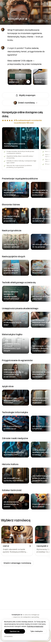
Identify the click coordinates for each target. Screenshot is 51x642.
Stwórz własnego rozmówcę (17, 563)
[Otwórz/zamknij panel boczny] (3, 3)
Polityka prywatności (35, 626)
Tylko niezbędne (36, 631)
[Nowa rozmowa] (36, 3)
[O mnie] (40, 21)
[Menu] (47, 3)
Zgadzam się (14, 631)
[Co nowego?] (42, 3)
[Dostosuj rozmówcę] (47, 21)
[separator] (25, 24)
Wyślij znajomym (27, 95)
